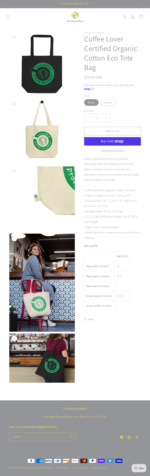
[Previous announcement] (7, 4)
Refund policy (63, 467)
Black (91, 102)
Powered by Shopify (44, 467)
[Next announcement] (143, 4)
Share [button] (91, 319)
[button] (8, 17)
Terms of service (98, 467)
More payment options (112, 150)
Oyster (108, 102)
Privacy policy (80, 467)
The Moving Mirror (25, 467)
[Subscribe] (71, 437)
